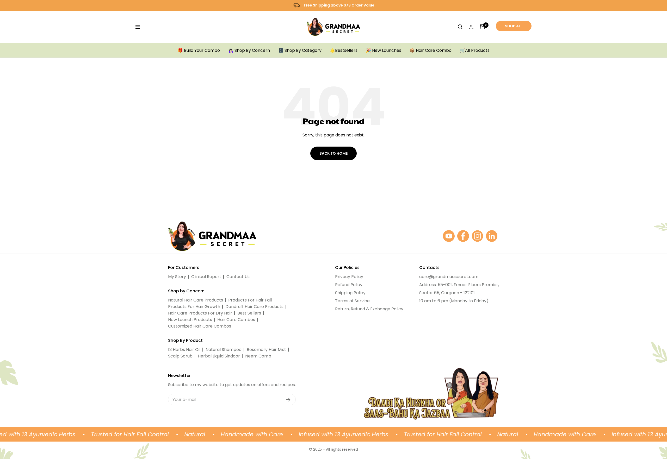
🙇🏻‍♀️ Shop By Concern (249, 50)
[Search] (460, 26)
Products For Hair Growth (194, 307)
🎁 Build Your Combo (199, 50)
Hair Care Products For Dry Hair (200, 313)
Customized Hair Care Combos (199, 326)
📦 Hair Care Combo (431, 50)
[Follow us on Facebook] (463, 236)
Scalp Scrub (180, 356)
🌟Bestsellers (343, 50)
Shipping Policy (350, 293)
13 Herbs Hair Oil (184, 350)
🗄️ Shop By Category (300, 50)
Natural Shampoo (224, 350)
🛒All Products (475, 50)
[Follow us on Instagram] (477, 236)
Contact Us (238, 277)
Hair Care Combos (236, 320)
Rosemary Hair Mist (266, 350)
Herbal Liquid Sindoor (219, 356)
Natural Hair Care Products (195, 300)
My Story (177, 277)
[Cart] (482, 26)
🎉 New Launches (383, 50)
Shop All (513, 26)
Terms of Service (352, 301)
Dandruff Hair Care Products (254, 307)
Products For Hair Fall (250, 300)
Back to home (333, 153)
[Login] (471, 27)
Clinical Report (206, 277)
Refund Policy (348, 285)
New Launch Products (190, 320)
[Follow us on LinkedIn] (492, 236)
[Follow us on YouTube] (449, 236)
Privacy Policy (349, 277)
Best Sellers (249, 313)
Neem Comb (258, 356)
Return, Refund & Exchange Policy (369, 309)
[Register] (288, 399)
